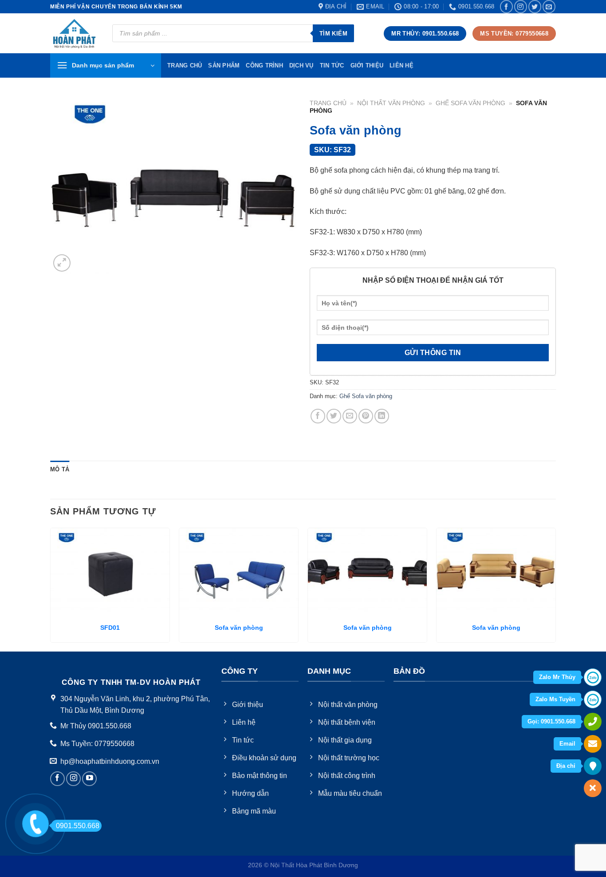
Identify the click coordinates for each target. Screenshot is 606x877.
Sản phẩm (224, 65)
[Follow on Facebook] (506, 6)
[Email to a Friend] (349, 416)
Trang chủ (328, 103)
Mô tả (59, 469)
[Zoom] (62, 263)
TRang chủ (184, 65)
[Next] (555, 589)
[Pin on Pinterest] (365, 416)
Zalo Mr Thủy (557, 677)
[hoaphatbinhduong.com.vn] (74, 33)
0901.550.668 (77, 826)
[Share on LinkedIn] (381, 416)
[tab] (59, 469)
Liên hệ (401, 65)
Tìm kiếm (333, 33)
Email (567, 743)
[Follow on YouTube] (89, 778)
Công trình (264, 65)
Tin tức (332, 65)
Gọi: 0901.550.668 (551, 721)
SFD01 (110, 627)
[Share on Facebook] (318, 416)
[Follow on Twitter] (534, 6)
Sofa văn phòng (239, 627)
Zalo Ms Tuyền (555, 699)
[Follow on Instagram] (520, 6)
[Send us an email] (549, 6)
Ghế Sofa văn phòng (470, 103)
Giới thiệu (367, 65)
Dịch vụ (301, 65)
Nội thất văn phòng (391, 103)
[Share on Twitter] (334, 416)
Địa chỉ (565, 765)
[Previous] (50, 589)
